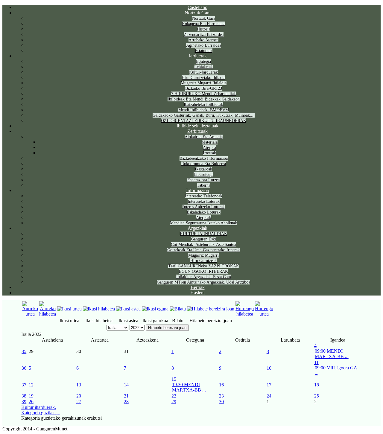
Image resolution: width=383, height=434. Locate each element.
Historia (203, 29)
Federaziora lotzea (203, 180)
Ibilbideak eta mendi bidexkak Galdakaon (204, 99)
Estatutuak (203, 50)
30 (221, 401)
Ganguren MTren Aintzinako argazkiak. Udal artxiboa (203, 282)
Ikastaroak (203, 169)
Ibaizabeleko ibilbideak (203, 104)
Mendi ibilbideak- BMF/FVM (203, 110)
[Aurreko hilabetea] (47, 313)
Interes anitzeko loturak (204, 207)
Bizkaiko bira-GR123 (203, 88)
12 (31, 384)
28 (126, 401)
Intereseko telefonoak (203, 196)
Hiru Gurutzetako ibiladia (203, 77)
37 (24, 384)
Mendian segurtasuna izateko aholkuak (203, 223)
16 (221, 384)
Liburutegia (203, 174)
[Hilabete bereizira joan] (210, 308)
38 (24, 395)
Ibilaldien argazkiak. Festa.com (203, 277)
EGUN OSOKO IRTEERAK (203, 271)
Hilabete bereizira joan (167, 327)
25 (316, 395)
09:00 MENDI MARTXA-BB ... (332, 353)
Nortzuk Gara (198, 12)
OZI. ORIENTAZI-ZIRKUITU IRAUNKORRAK (203, 120)
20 (78, 395)
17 (269, 384)
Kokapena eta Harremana (203, 24)
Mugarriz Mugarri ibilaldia (204, 83)
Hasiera (197, 292)
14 (126, 384)
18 (316, 384)
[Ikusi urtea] (69, 308)
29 (173, 401)
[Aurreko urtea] (30, 313)
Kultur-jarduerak (203, 72)
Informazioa (197, 190)
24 (269, 395)
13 (78, 384)
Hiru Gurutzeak (203, 260)
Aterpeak (203, 217)
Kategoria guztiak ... (40, 412)
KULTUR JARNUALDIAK (203, 234)
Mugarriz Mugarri (203, 255)
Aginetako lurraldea (203, 45)
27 (78, 401)
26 (31, 401)
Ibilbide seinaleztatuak (197, 125)
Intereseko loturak (204, 201)
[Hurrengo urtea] (264, 313)
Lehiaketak (203, 67)
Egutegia (203, 61)
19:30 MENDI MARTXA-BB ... (189, 387)
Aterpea (209, 147)
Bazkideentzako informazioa (204, 158)
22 (173, 395)
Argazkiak (197, 228)
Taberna (203, 185)
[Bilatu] (178, 308)
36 (24, 368)
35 (24, 351)
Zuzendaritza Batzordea (204, 34)
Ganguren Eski (203, 239)
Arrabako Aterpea (203, 40)
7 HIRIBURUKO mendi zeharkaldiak (203, 94)
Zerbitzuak (197, 131)
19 (31, 395)
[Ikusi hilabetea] (99, 308)
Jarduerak (198, 55)
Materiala (210, 142)
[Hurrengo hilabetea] (244, 313)
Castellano (197, 7)
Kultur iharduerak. (38, 407)
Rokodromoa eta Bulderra (203, 164)
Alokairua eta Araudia (204, 137)
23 (221, 395)
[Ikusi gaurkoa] (155, 308)
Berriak (198, 287)
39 (24, 401)
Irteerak (209, 153)
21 (126, 395)
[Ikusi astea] (128, 308)
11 (316, 362)
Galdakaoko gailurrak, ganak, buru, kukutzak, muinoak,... (204, 115)
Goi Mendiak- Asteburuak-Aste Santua (203, 244)
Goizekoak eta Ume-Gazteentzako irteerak (203, 250)
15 (173, 379)
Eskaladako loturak (204, 212)
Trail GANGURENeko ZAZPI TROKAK (203, 266)
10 (269, 368)
